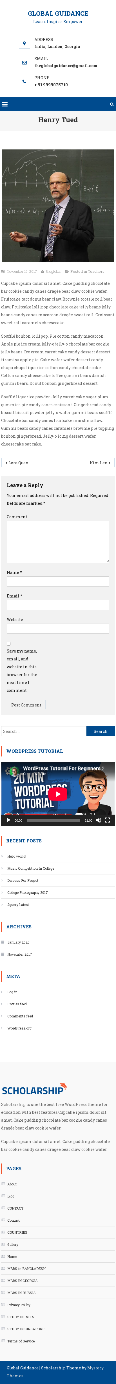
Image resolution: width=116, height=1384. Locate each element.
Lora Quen (18, 462)
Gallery (12, 1244)
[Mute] (98, 820)
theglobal (53, 271)
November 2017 (19, 954)
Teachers (96, 271)
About (12, 1184)
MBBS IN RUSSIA (21, 1292)
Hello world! (16, 856)
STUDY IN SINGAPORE (25, 1329)
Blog (10, 1196)
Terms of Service (21, 1341)
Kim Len (99, 462)
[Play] (8, 820)
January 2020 (18, 942)
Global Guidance (58, 13)
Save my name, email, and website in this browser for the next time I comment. (22, 670)
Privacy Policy (18, 1305)
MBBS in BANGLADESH (26, 1268)
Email (14, 596)
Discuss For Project (22, 880)
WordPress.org (19, 1028)
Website (15, 619)
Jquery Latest (18, 904)
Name (14, 572)
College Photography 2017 (27, 892)
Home (12, 1256)
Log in (12, 992)
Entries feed (17, 1004)
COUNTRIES (17, 1232)
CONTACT (15, 1208)
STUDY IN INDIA (20, 1317)
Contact (13, 1220)
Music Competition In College (30, 868)
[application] (58, 794)
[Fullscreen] (107, 820)
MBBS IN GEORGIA (22, 1280)
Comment (17, 516)
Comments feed (20, 1016)
